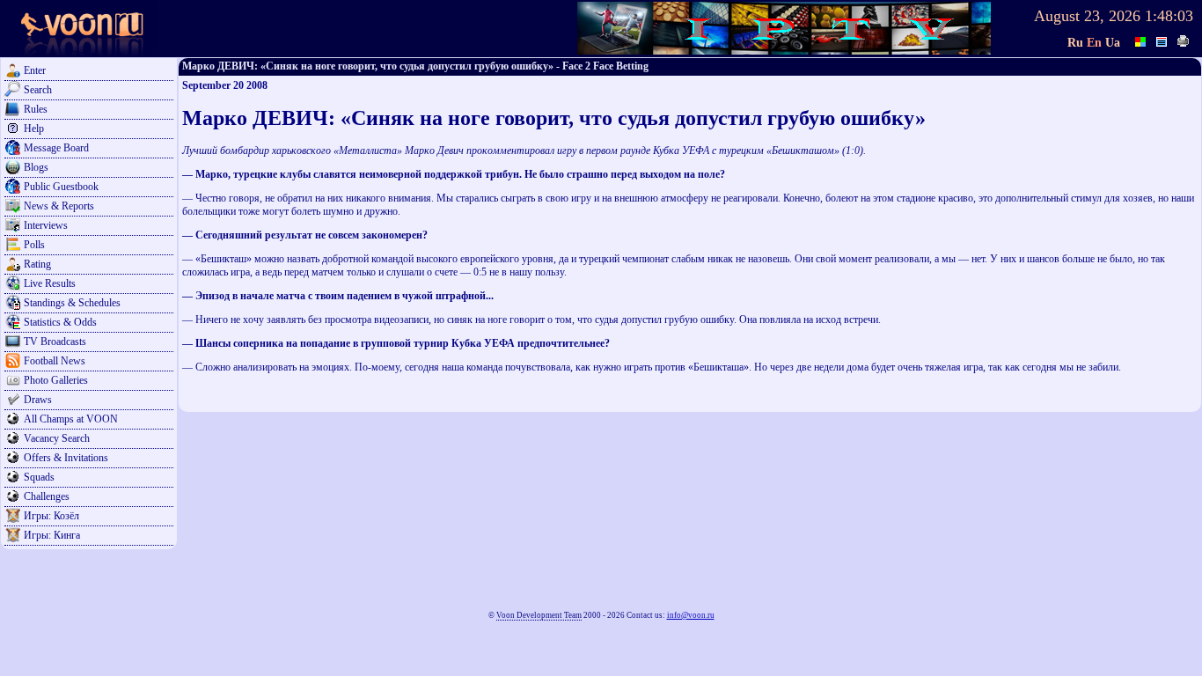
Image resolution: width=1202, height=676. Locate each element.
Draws (38, 399)
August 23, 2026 (1087, 16)
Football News (54, 361)
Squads (39, 477)
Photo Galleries (56, 380)
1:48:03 (1169, 16)
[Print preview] (1183, 40)
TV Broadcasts (55, 341)
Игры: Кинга (52, 535)
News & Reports (59, 206)
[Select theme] (1141, 40)
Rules (36, 109)
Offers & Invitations (66, 458)
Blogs (36, 167)
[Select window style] (1162, 40)
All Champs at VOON (71, 419)
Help (34, 128)
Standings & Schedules (72, 303)
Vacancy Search (57, 438)
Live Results (50, 283)
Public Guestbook (61, 186)
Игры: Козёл (51, 516)
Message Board (56, 148)
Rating (37, 264)
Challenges (47, 496)
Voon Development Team (539, 615)
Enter (35, 70)
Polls (34, 245)
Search (38, 90)
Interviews (46, 225)
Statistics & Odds (60, 322)
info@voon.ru (691, 615)
